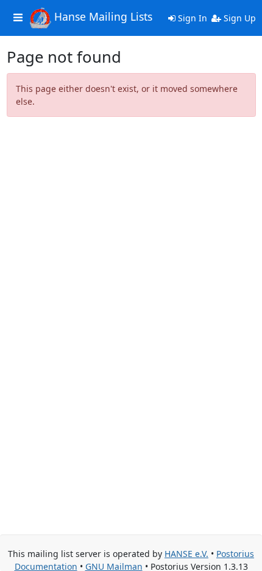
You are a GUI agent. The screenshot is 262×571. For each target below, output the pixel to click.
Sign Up (238, 18)
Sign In (191, 18)
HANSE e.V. (186, 553)
